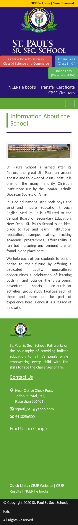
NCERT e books (22, 87)
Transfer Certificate (57, 87)
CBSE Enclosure (40, 3)
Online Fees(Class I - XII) (66, 61)
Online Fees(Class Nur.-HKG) (63, 73)
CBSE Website (42, 486)
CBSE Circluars (61, 92)
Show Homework (64, 3)
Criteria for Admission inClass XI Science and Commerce (26, 61)
